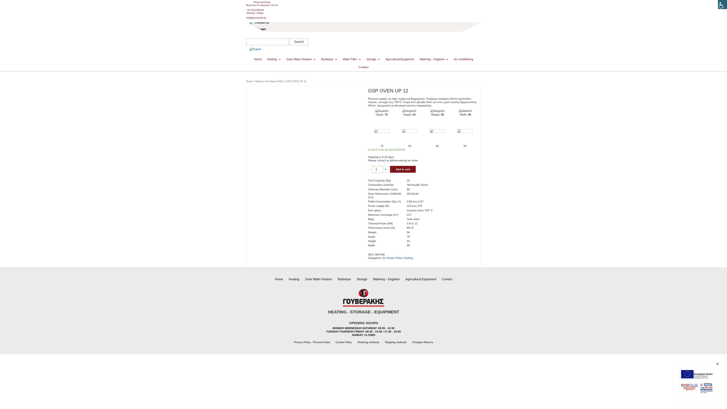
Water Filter (350, 59)
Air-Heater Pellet (274, 81)
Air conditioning (463, 59)
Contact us (262, 22)
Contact (363, 67)
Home (258, 59)
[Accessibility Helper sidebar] (722, 4)
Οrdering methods (368, 342)
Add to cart (403, 169)
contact (381, 160)
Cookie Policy (344, 342)
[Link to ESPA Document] (697, 381)
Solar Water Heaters (299, 59)
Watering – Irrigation (432, 59)
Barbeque (327, 59)
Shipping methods (395, 342)
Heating (272, 59)
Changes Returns (422, 342)
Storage (371, 59)
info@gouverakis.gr (256, 17)
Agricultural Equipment (399, 59)
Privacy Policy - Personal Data (312, 342)
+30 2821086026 (255, 10)
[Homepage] (286, 45)
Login (262, 29)
